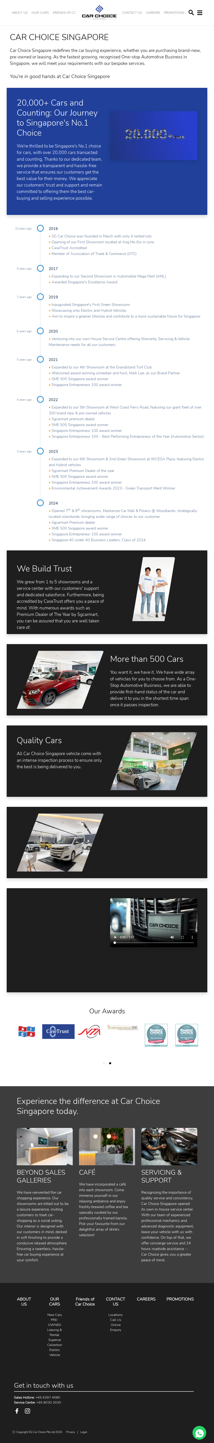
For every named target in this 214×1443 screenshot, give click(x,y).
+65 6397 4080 (37, 1397)
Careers (153, 13)
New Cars (54, 1315)
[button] (40, 12)
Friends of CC (64, 13)
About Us (20, 13)
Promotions (174, 13)
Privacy (70, 1432)
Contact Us (132, 13)
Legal (83, 1432)
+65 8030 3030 (37, 1402)
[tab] (104, 1063)
